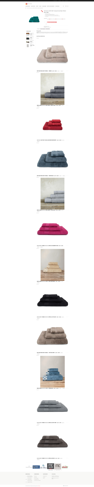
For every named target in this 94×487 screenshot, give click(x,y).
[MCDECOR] (36, 466)
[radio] (49, 19)
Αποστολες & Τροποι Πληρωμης (37, 480)
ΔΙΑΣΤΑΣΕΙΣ (45, 18)
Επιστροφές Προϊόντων (36, 479)
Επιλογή (62, 105)
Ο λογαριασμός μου (55, 0)
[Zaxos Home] (29, 4)
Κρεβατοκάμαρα (28, 6)
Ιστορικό (44, 478)
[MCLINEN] (43, 467)
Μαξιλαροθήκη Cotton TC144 (33, 44)
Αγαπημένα (60, 0)
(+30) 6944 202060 (29, 480)
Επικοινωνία (66, 0)
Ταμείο (63, 0)
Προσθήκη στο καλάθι (51, 22)
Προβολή (38, 106)
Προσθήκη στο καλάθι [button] (31, 35)
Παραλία (40, 6)
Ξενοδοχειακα (57, 6)
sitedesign (39, 485)
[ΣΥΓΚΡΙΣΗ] (46, 24)
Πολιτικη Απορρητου (36, 478)
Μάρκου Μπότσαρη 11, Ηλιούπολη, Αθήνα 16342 (29, 476)
